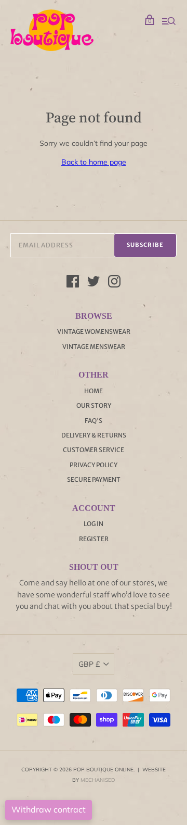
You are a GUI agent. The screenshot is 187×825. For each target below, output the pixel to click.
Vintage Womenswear (93, 331)
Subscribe (145, 244)
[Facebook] (72, 283)
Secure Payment (94, 479)
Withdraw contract (48, 809)
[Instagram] (114, 283)
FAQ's (93, 420)
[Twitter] (93, 283)
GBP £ (89, 664)
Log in (93, 524)
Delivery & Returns (93, 435)
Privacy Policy (93, 465)
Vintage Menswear (93, 347)
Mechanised (98, 780)
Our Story (93, 405)
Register (94, 539)
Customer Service (93, 450)
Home (93, 391)
